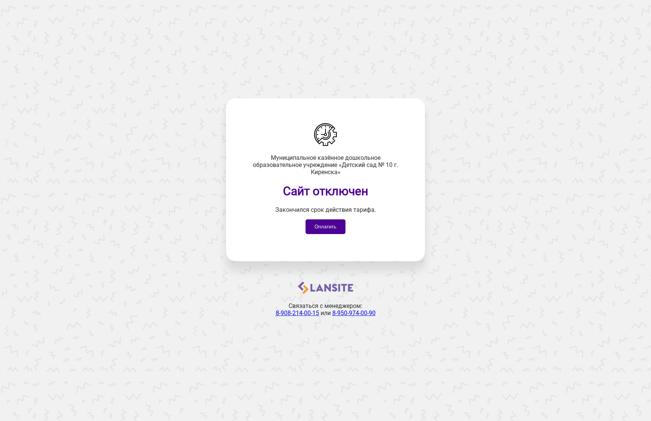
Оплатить (325, 227)
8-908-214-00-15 (297, 313)
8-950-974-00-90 (354, 313)
